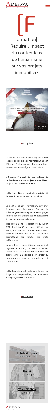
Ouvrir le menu (47, 5)
